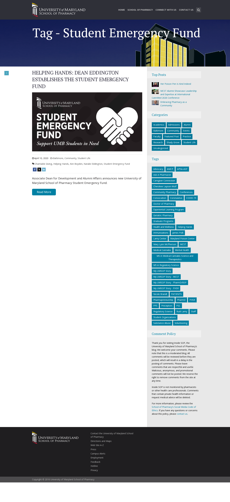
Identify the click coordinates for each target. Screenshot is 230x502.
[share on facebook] (35, 169)
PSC (178, 305)
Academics (158, 124)
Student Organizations (164, 317)
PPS (155, 305)
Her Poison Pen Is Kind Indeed (175, 83)
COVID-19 (191, 197)
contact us (182, 413)
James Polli (177, 232)
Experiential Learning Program (168, 209)
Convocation (159, 197)
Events (186, 130)
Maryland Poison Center (182, 238)
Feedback (95, 461)
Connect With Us (166, 9)
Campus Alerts (98, 453)
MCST (183, 244)
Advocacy (158, 168)
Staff (193, 311)
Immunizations (160, 232)
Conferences (186, 192)
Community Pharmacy (164, 192)
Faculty (157, 136)
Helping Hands (61, 163)
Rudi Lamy (181, 311)
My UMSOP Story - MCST (166, 276)
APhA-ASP (182, 168)
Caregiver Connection (164, 180)
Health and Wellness (163, 226)
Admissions (174, 124)
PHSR (192, 299)
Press (93, 449)
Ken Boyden (76, 163)
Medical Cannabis (162, 250)
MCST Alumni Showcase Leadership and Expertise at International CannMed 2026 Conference (174, 94)
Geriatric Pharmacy (163, 215)
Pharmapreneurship (163, 299)
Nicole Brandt (160, 294)
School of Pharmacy (140, 9)
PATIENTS (176, 294)
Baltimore (58, 158)
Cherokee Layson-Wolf (164, 186)
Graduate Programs (163, 221)
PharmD (181, 299)
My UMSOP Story (162, 270)
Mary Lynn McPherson (164, 244)
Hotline (94, 465)
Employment (97, 457)
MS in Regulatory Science (166, 265)
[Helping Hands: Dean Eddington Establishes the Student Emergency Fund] (87, 121)
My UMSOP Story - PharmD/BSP (170, 282)
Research (158, 142)
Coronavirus (176, 197)
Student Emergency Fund (117, 163)
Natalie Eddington (93, 163)
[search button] (198, 9)
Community (70, 158)
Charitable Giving (43, 163)
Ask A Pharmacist (162, 174)
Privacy (94, 470)
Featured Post (171, 136)
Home (121, 9)
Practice (187, 136)
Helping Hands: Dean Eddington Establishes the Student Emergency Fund (80, 79)
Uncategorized (160, 148)
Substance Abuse (162, 323)
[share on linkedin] (44, 169)
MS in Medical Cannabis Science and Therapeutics (175, 257)
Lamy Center (159, 238)
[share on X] (39, 169)
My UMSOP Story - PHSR (166, 288)
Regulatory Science (163, 311)
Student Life (84, 158)
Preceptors (166, 305)
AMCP (170, 168)
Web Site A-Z (97, 445)
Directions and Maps (101, 441)
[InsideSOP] (58, 9)
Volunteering (181, 323)
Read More (44, 192)
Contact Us (186, 9)
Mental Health (182, 250)
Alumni (187, 124)
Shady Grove (173, 142)
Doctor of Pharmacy (163, 203)
